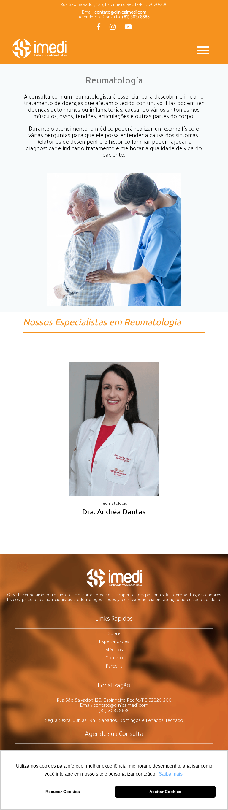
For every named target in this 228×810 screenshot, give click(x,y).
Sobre (114, 634)
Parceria (114, 666)
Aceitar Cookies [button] (165, 791)
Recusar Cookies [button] (62, 791)
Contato (114, 658)
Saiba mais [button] (171, 773)
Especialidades (114, 642)
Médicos (114, 650)
